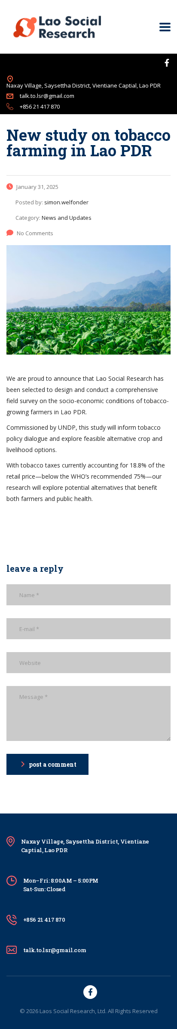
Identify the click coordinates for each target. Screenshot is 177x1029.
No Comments (35, 233)
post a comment (52, 764)
